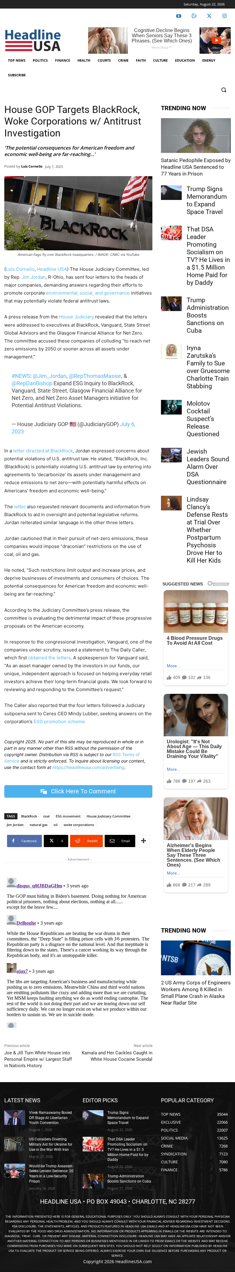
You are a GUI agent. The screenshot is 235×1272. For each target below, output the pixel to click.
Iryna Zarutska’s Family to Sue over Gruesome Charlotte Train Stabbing (208, 367)
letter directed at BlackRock (43, 451)
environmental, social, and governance (88, 293)
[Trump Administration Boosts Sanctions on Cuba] (171, 303)
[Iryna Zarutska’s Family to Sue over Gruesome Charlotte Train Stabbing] (171, 351)
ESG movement (68, 816)
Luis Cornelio (32, 166)
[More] (143, 841)
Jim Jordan (34, 277)
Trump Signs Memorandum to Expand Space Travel (207, 200)
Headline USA (52, 269)
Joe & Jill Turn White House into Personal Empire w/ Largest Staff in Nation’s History (38, 1059)
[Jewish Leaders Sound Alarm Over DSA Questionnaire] (171, 455)
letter (20, 506)
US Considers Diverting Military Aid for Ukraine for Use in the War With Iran (50, 1144)
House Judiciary (76, 317)
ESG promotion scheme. (60, 721)
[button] (223, 90)
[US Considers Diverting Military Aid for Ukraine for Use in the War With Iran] (14, 1144)
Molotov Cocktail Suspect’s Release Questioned (203, 419)
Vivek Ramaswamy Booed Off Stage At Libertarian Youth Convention (50, 1118)
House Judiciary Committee (108, 816)
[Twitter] (209, 16)
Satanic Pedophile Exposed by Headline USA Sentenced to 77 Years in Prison (196, 167)
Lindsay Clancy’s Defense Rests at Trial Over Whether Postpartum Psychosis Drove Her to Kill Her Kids (207, 530)
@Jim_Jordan (49, 376)
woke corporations (79, 824)
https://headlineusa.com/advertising (88, 767)
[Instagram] (224, 16)
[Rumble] (194, 16)
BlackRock (29, 816)
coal (46, 816)
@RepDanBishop (32, 383)
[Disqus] (78, 951)
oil (56, 824)
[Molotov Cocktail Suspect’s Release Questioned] (171, 407)
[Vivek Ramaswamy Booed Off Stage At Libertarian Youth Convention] (14, 1117)
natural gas (38, 824)
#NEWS (21, 376)
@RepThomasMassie (95, 376)
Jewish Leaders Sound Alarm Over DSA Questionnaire (208, 467)
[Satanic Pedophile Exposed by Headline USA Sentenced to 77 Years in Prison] (196, 135)
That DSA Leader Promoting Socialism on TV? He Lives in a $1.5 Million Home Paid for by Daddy (208, 256)
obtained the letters (49, 658)
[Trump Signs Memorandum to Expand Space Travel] (171, 192)
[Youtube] (179, 16)
